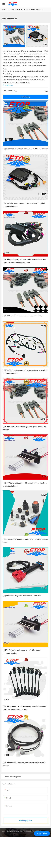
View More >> (8, 85)
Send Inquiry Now (25, 820)
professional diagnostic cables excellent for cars (23, 596)
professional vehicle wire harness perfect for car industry (26, 149)
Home (3, 9)
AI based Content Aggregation (18, 9)
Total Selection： (9, 91)
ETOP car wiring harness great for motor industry (23, 316)
